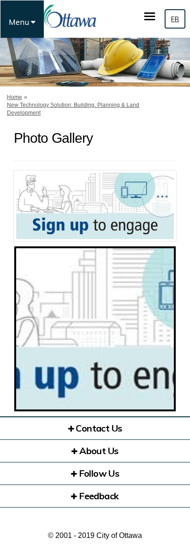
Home (14, 97)
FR (175, 19)
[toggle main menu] (150, 16)
